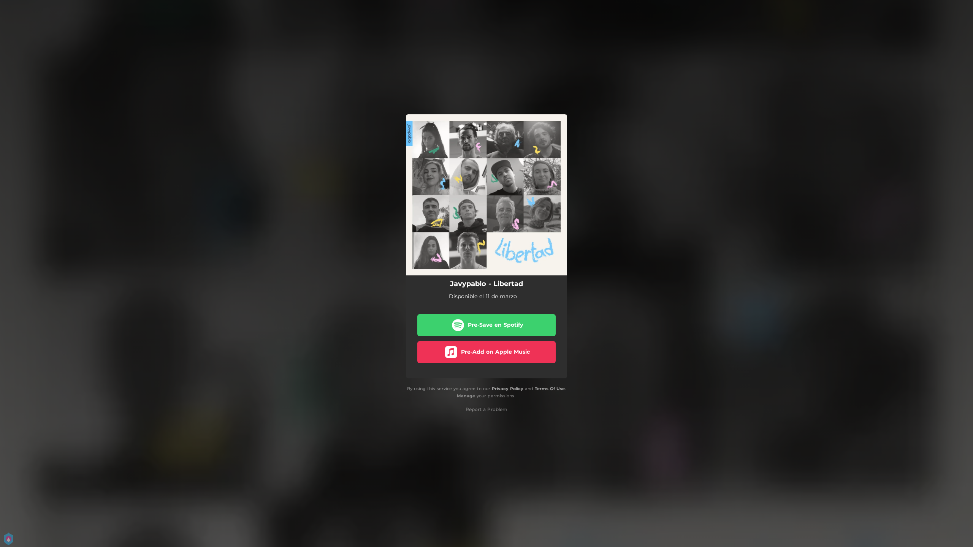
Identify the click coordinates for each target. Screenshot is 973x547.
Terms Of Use (550, 388)
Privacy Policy (507, 388)
